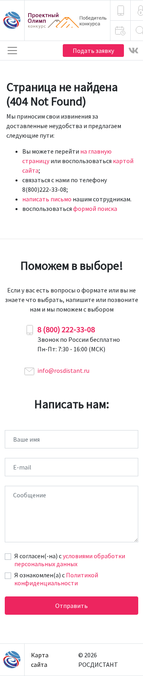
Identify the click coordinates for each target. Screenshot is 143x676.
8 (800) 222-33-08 (66, 329)
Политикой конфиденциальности (56, 579)
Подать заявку (93, 51)
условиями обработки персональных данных (69, 560)
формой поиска (95, 208)
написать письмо (47, 199)
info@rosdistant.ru (63, 370)
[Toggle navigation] (12, 50)
